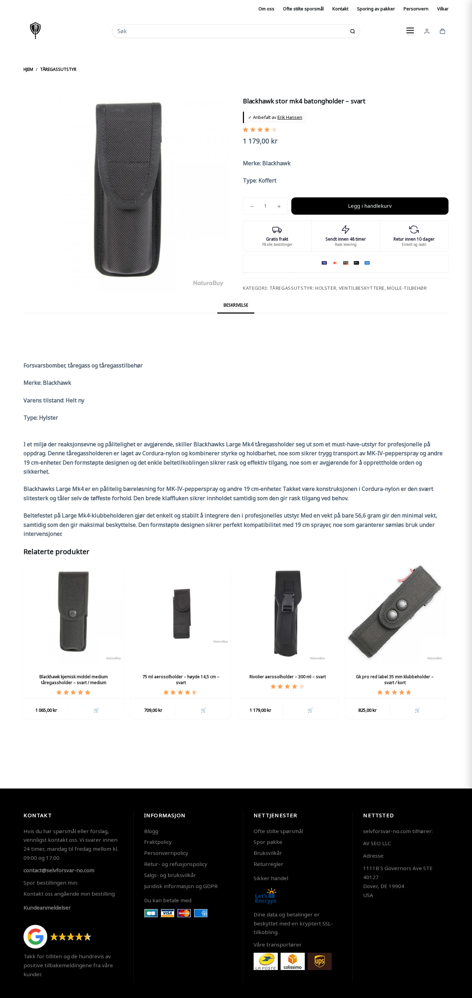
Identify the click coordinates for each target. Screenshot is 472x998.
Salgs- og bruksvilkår (170, 874)
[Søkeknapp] (352, 31)
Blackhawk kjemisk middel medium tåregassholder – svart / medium (73, 679)
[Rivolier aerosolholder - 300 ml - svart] (288, 612)
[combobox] (231, 31)
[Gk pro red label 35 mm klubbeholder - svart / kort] (395, 612)
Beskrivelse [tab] (236, 305)
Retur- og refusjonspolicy (175, 863)
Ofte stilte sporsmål (303, 9)
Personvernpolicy (166, 852)
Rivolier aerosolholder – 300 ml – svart (287, 677)
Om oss (266, 9)
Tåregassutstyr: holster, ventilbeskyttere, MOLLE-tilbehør (348, 288)
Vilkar (443, 9)
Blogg (151, 831)
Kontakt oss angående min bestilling (69, 893)
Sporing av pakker (376, 9)
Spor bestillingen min (50, 882)
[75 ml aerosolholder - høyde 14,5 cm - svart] (181, 612)
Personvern (416, 9)
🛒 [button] (96, 710)
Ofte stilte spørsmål (278, 831)
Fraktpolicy (158, 841)
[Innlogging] (426, 31)
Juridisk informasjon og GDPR (181, 886)
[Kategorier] (410, 31)
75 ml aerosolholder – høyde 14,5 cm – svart (180, 679)
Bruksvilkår (268, 852)
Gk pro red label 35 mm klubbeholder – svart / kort (395, 679)
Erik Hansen (289, 117)
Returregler (268, 863)
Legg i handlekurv (370, 205)
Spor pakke (268, 841)
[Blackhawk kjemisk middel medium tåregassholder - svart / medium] (73, 612)
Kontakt (340, 9)
